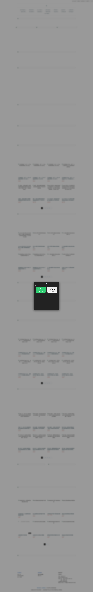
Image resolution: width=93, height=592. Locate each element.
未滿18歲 (52, 290)
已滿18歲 (40, 290)
